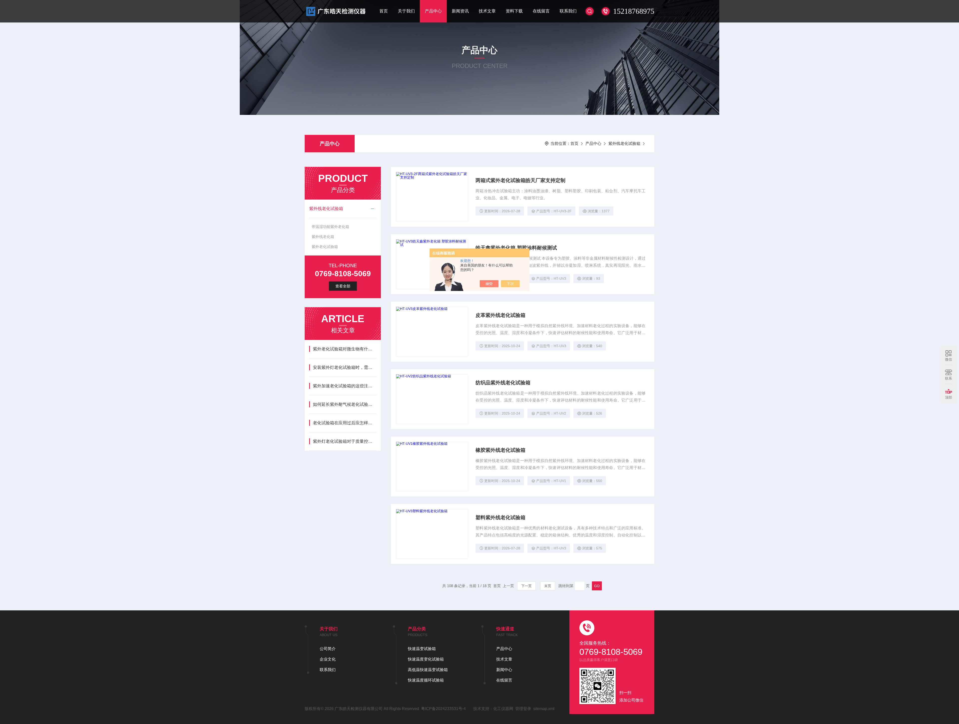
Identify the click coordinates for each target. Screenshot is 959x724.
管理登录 (523, 709)
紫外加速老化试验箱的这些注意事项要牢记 (344, 386)
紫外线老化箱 (323, 237)
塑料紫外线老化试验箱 (500, 517)
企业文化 (328, 659)
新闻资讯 (460, 11)
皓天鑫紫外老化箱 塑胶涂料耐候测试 (516, 247)
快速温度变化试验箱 (426, 659)
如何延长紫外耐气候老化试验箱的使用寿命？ (344, 404)
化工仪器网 (503, 709)
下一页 (526, 586)
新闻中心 (504, 670)
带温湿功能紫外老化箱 (330, 227)
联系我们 (568, 11)
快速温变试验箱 (422, 649)
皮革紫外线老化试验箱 (500, 315)
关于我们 (406, 11)
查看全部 (342, 286)
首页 (383, 11)
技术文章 (487, 11)
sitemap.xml (543, 709)
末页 (547, 586)
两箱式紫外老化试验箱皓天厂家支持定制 (520, 180)
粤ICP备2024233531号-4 (443, 709)
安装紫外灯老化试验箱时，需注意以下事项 (344, 367)
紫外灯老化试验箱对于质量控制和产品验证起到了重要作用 (344, 441)
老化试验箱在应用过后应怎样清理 (344, 423)
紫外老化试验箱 (325, 246)
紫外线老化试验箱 (624, 143)
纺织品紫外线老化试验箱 (503, 382)
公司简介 (328, 649)
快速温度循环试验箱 (426, 680)
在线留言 (541, 11)
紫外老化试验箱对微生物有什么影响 (344, 349)
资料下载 (514, 11)
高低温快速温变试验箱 (428, 670)
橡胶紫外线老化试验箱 (500, 450)
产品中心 (433, 11)
